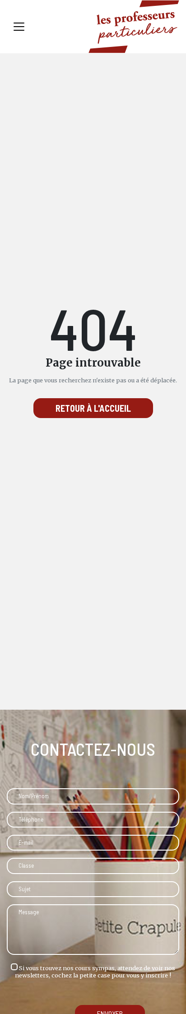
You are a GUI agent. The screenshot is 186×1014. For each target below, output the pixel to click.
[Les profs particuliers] (133, 26)
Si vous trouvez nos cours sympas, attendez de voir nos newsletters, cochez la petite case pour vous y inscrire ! (95, 971)
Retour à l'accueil (93, 408)
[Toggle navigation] (19, 26)
